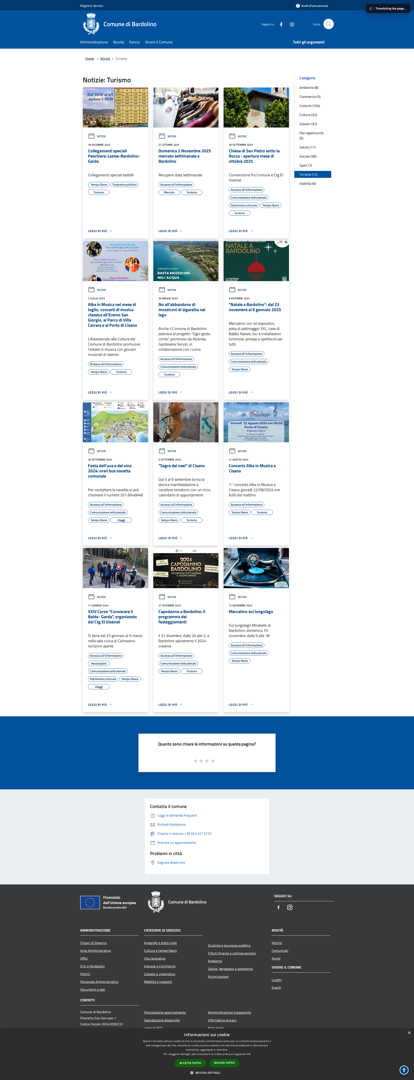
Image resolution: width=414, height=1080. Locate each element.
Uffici (84, 958)
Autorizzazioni (218, 976)
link (248, 1054)
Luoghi (277, 979)
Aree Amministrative (95, 950)
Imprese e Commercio (160, 966)
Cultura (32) (308, 114)
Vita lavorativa (154, 958)
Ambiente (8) (309, 87)
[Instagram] (290, 24)
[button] (206, 1072)
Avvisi (276, 958)
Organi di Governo (93, 942)
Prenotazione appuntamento (165, 1012)
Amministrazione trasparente (229, 1012)
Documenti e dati (92, 989)
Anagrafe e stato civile (160, 942)
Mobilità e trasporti (158, 981)
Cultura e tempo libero (160, 950)
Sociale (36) (308, 156)
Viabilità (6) (308, 183)
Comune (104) (310, 105)
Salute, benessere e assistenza (230, 968)
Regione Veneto (91, 5)
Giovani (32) (308, 123)
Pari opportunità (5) (311, 135)
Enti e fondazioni (92, 966)
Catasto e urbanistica (159, 973)
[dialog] (207, 1054)
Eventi (276, 987)
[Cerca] (328, 24)
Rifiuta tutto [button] (224, 1063)
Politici (85, 973)
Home (89, 58)
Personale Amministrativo (99, 981)
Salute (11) (307, 147)
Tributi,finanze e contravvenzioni (232, 953)
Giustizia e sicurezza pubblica (229, 945)
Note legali (216, 1028)
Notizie (101, 136)
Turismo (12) (309, 174)
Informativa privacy (222, 1020)
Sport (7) (306, 165)
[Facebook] (279, 24)
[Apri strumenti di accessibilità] (404, 1070)
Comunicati (280, 950)
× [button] (409, 1033)
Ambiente (215, 961)
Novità (105, 58)
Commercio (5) (310, 96)
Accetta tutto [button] (190, 1063)
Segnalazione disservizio (162, 1020)
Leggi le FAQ (153, 1028)
